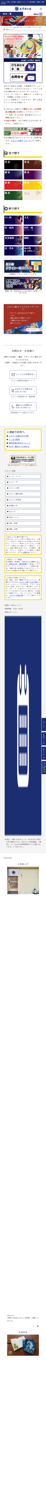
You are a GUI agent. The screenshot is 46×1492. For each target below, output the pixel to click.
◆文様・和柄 (12, 523)
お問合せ (26, 552)
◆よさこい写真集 (14, 500)
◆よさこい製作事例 (15, 494)
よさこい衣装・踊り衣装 (15, 27)
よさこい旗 (24, 582)
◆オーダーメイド (14, 476)
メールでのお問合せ (24, 374)
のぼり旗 (33, 582)
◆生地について (13, 517)
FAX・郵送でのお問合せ (19, 446)
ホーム (5, 27)
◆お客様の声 (12, 506)
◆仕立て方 (11, 511)
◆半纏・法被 (12, 529)
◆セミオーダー (13, 482)
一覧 (37, 1326)
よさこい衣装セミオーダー (30, 27)
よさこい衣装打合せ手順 (19, 436)
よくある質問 (14, 439)
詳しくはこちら (32, 329)
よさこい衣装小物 (16, 595)
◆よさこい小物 (13, 488)
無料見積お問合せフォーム (19, 443)
